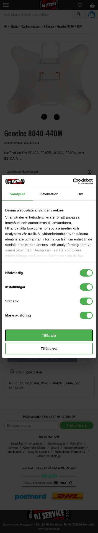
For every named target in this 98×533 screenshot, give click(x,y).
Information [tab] (49, 194)
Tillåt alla (49, 335)
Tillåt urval (49, 349)
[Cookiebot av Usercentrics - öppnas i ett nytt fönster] (73, 181)
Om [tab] (80, 194)
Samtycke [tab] (18, 194)
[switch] (86, 287)
